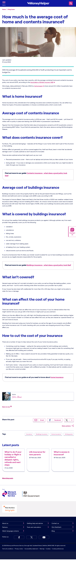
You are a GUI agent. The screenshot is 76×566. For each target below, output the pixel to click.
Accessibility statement (31, 548)
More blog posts (7, 478)
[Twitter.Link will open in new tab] (31, 537)
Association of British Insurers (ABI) (41, 82)
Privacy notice (19, 548)
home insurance (57, 377)
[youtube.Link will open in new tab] (44, 537)
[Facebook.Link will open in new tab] (19, 537)
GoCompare (38, 86)
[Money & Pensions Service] (9, 493)
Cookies (48, 548)
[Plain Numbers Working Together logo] (9, 509)
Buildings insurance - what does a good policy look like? (49, 265)
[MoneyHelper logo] (38, 3)
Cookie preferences (58, 548)
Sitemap (42, 548)
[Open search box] (71, 3)
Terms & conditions (7, 548)
